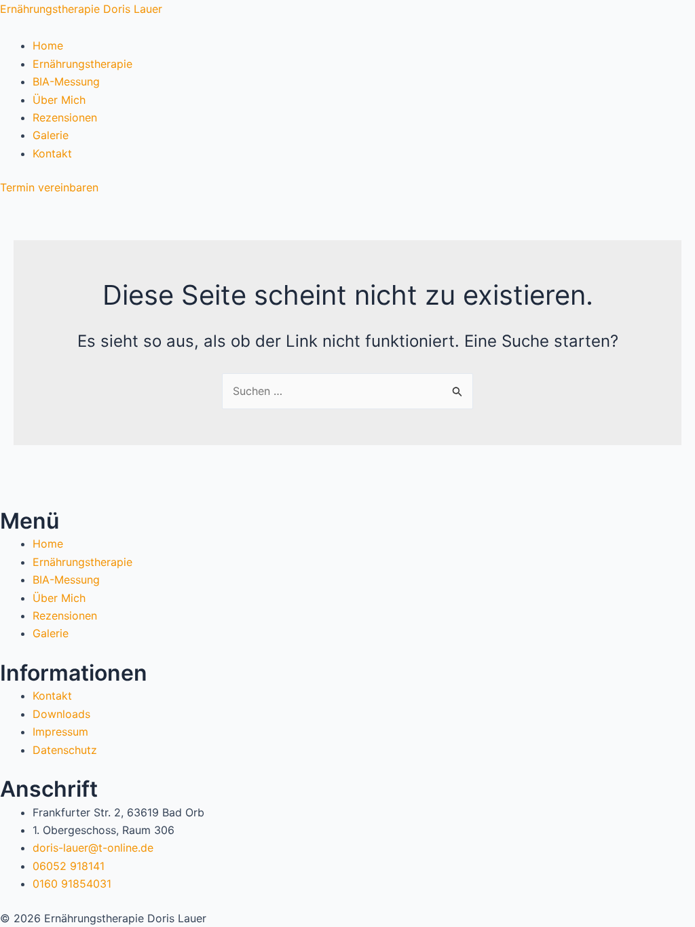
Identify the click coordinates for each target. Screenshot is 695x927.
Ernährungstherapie (82, 64)
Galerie (51, 135)
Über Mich (59, 100)
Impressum (60, 731)
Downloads (61, 714)
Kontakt (52, 153)
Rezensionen (65, 117)
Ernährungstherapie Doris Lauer (81, 9)
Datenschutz (65, 750)
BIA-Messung (66, 81)
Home (48, 45)
